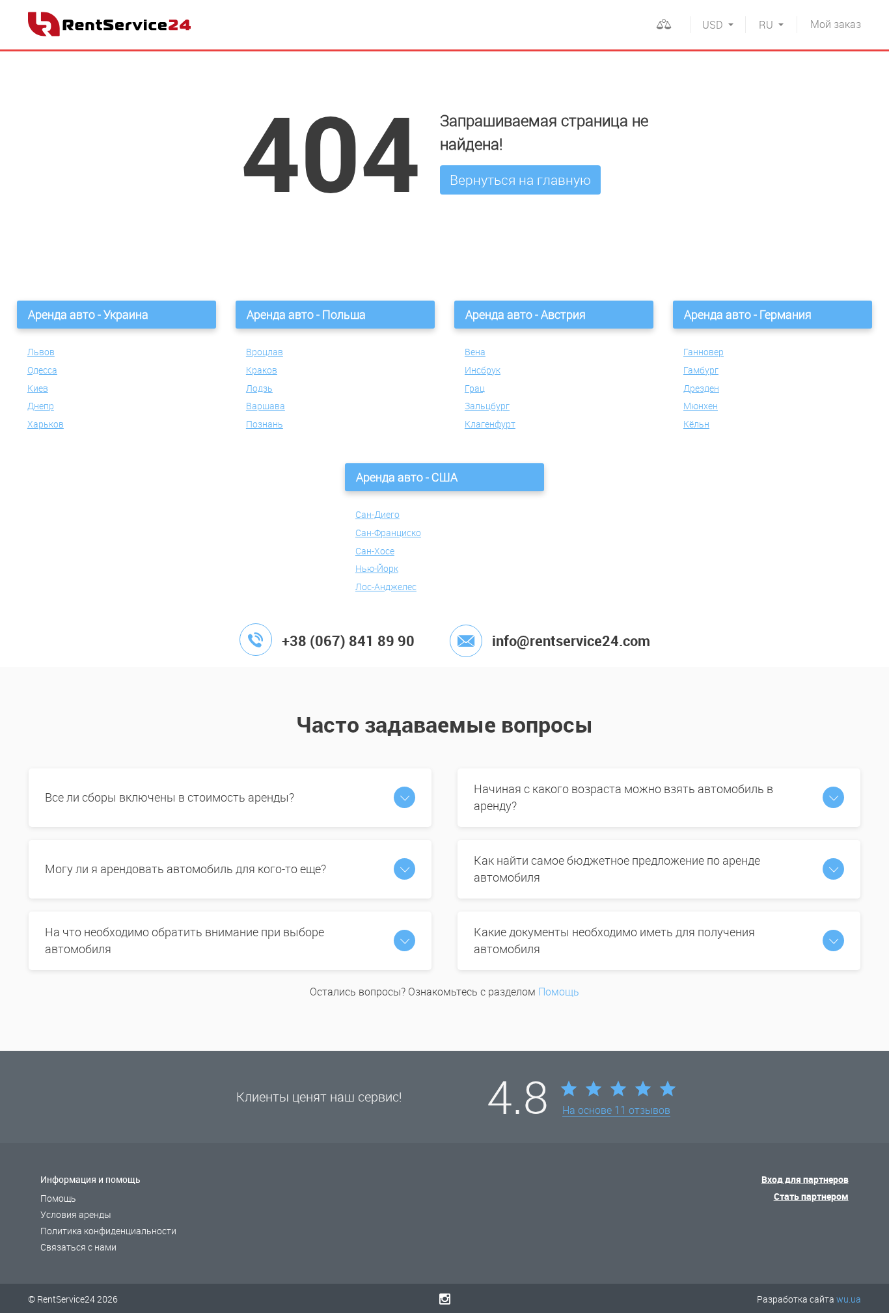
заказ (835, 24)
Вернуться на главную (520, 179)
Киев (37, 388)
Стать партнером (811, 1196)
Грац (475, 388)
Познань (264, 424)
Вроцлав (264, 351)
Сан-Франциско (388, 532)
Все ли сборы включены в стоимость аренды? (169, 797)
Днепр (40, 405)
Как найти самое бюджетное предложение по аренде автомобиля (617, 868)
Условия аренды (75, 1214)
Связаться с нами (78, 1247)
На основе (616, 1110)
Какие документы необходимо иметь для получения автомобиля (614, 940)
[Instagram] (444, 1299)
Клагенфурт (490, 424)
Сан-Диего (377, 514)
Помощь (558, 991)
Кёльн (696, 424)
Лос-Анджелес (386, 586)
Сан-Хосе (374, 551)
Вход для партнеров (805, 1179)
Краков (261, 370)
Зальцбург (487, 405)
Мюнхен (700, 405)
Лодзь (259, 388)
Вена (475, 351)
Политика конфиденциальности (108, 1231)
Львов (41, 351)
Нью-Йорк (376, 568)
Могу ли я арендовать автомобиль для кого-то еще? (185, 868)
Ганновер (703, 351)
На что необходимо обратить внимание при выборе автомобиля (184, 940)
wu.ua (848, 1299)
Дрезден (701, 388)
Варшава (265, 405)
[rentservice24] (109, 24)
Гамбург (700, 370)
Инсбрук (482, 370)
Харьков (45, 424)
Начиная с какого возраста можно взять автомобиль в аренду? (623, 797)
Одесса (42, 370)
